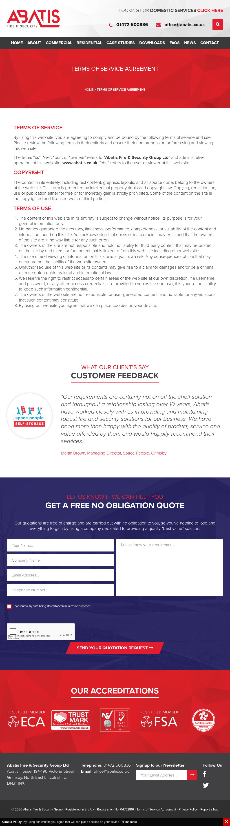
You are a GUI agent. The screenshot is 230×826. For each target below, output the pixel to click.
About (34, 42)
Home (17, 42)
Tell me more (128, 822)
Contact (209, 42)
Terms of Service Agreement (156, 809)
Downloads (152, 42)
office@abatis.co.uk (111, 771)
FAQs (175, 42)
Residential (89, 42)
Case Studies (120, 42)
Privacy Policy (188, 809)
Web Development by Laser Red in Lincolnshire (115, 817)
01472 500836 (117, 765)
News (190, 42)
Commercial (59, 42)
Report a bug (209, 809)
